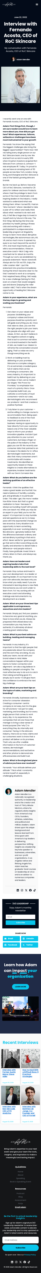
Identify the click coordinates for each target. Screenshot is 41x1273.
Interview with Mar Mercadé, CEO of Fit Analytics (9, 1110)
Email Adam (20, 1207)
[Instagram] (22, 890)
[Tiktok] (34, 890)
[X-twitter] (26, 890)
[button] (37, 4)
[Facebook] (30, 890)
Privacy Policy (30, 1255)
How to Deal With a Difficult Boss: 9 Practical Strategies (30, 1073)
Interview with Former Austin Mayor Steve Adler (9, 1073)
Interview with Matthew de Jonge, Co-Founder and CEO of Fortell (29, 1111)
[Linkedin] (18, 890)
